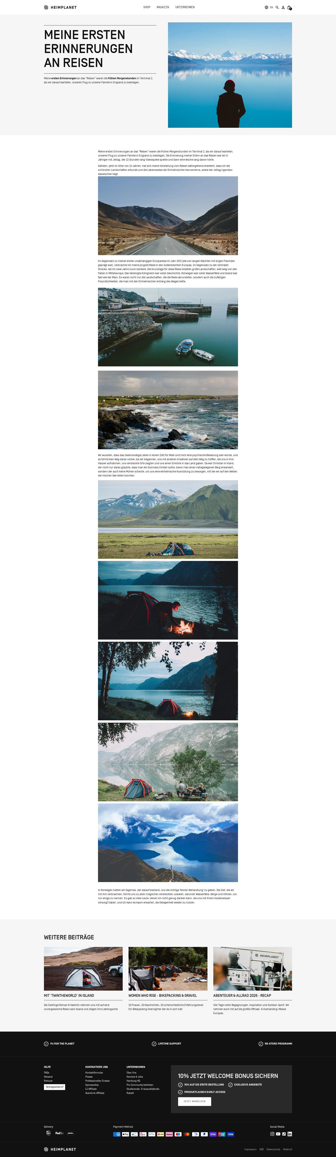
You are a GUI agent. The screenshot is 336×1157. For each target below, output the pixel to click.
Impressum (250, 1149)
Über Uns (131, 1072)
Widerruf (287, 1149)
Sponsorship (92, 1085)
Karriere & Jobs (135, 1076)
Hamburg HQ (133, 1081)
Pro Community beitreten (140, 1085)
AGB (261, 1149)
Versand (48, 1076)
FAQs (46, 1072)
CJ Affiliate (91, 1089)
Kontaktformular (94, 1072)
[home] (60, 7)
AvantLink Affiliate (94, 1093)
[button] (272, 7)
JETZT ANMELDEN (195, 1101)
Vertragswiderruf (54, 1087)
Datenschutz (273, 1149)
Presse (89, 1076)
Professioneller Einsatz (97, 1081)
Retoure (48, 1081)
